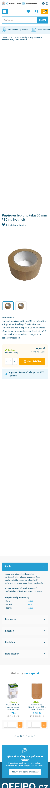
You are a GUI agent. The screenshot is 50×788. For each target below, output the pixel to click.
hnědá (30, 601)
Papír (30, 604)
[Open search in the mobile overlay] (25, 20)
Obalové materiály (20, 37)
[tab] (15, 736)
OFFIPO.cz (6, 37)
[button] (8, 305)
